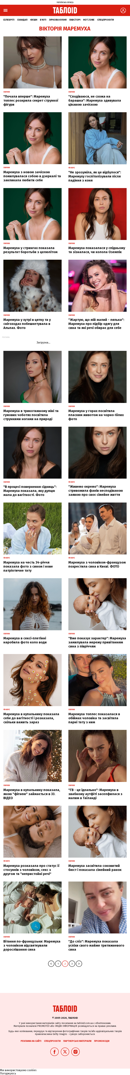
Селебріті (8, 19)
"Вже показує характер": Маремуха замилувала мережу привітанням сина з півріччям (97, 642)
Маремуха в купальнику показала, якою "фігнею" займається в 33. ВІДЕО (31, 794)
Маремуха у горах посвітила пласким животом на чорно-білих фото (96, 415)
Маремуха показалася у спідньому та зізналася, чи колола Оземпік (96, 250)
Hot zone (88, 19)
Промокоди (101, 1041)
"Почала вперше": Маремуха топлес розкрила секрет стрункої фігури (30, 100)
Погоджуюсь (8, 1073)
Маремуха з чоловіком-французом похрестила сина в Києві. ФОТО (97, 564)
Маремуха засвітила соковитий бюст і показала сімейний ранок (95, 868)
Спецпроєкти (105, 19)
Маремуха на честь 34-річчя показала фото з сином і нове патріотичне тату (28, 566)
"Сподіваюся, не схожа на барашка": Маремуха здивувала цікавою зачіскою (94, 100)
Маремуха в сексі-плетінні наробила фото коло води (25, 640)
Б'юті (43, 19)
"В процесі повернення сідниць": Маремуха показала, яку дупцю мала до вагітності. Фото (30, 491)
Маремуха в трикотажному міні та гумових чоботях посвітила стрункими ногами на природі (31, 415)
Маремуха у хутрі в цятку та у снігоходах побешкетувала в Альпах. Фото (27, 324)
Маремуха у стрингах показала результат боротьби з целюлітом (30, 250)
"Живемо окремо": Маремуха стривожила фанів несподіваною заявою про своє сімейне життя (95, 490)
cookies (32, 1070)
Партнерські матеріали (77, 1041)
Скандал (22, 19)
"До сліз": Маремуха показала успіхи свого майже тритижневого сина (96, 945)
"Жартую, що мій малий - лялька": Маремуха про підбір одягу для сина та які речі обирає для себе (96, 324)
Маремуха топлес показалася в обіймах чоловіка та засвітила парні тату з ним (94, 718)
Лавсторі (74, 19)
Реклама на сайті (31, 1041)
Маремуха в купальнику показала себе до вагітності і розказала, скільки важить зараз (31, 718)
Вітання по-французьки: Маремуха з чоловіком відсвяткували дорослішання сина (31, 945)
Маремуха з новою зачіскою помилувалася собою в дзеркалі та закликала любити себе (32, 176)
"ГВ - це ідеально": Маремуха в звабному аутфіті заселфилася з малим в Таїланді (95, 794)
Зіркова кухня (58, 19)
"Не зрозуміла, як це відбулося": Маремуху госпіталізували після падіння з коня (94, 176)
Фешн (33, 19)
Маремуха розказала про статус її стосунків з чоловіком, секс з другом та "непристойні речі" (31, 870)
